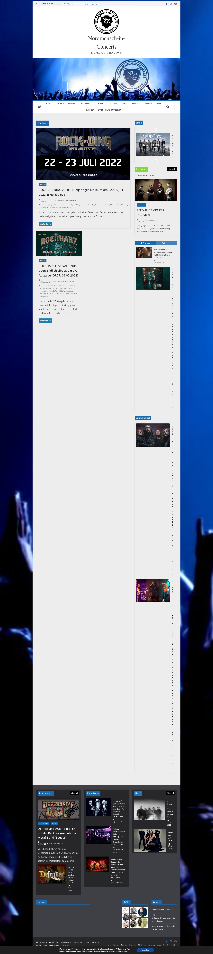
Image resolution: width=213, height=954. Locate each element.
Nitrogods (42, 207)
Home (49, 104)
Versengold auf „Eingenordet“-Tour (83, 4)
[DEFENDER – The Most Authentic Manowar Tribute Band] (52, 878)
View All (172, 169)
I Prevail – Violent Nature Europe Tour (170, 809)
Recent (167, 243)
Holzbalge (91, 205)
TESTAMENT (74, 294)
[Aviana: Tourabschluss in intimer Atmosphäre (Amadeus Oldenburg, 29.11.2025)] (98, 840)
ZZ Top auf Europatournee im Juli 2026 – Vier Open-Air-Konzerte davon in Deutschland (119, 809)
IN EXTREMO (60, 288)
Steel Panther (43, 294)
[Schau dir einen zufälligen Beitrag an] (174, 107)
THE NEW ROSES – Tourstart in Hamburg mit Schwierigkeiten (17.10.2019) (163, 253)
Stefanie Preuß (60, 200)
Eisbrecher (71, 286)
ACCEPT (43, 286)
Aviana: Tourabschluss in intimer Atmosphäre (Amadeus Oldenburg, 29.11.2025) (119, 837)
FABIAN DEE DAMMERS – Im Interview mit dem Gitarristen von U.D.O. (172, 325)
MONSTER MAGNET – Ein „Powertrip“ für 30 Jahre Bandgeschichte (172, 484)
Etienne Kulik (59, 281)
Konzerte (59, 104)
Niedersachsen (115, 205)
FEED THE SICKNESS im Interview (152, 212)
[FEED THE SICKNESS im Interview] (156, 190)
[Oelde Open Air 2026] (150, 840)
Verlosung (114, 104)
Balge (51, 205)
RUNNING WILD (60, 291)
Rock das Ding (56, 207)
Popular (146, 243)
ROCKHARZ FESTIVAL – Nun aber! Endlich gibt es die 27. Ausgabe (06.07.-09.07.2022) (58, 270)
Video (125, 104)
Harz (53, 288)
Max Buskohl (99, 205)
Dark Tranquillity (61, 286)
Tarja (67, 294)
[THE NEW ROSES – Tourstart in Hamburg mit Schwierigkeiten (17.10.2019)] (144, 252)
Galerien (148, 104)
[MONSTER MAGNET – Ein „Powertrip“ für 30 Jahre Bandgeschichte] (153, 500)
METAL (107, 205)
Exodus (41, 288)
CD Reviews (100, 104)
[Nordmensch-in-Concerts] (39, 107)
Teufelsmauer (43, 296)
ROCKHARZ (50, 291)
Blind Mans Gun (59, 205)
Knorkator (68, 288)
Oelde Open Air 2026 (170, 836)
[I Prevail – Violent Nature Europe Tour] (149, 813)
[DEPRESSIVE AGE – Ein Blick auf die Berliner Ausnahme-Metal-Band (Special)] (58, 809)
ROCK (49, 207)
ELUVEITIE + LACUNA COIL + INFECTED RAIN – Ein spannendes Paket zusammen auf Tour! (172, 659)
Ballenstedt (51, 286)
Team (158, 104)
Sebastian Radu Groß (56, 843)
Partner (90, 110)
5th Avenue (44, 205)
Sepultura (69, 291)
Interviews (86, 104)
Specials (136, 104)
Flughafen (83, 205)
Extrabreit (68, 205)
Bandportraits (43, 823)
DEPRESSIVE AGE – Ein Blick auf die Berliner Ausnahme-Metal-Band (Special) (57, 833)
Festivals (72, 104)
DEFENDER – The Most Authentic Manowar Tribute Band (72, 875)
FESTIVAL (76, 205)
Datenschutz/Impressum (109, 110)
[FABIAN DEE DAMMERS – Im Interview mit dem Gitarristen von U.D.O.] (153, 278)
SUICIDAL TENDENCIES (57, 294)
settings (124, 951)
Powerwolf (42, 291)
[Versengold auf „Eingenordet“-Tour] (153, 144)
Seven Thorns (66, 207)
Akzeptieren (145, 950)
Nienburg (124, 205)
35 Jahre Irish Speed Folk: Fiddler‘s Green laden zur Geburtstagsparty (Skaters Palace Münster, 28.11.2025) (118, 868)
